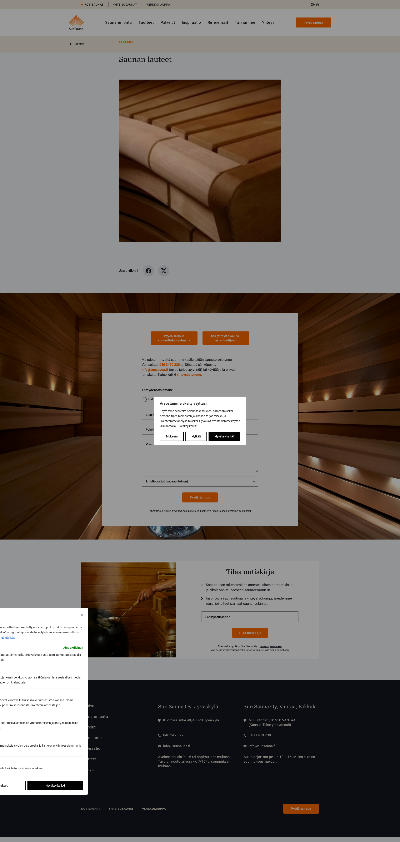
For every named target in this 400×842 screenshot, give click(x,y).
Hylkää (196, 436)
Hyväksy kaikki (224, 436)
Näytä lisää (8, 637)
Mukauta (172, 436)
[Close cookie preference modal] (82, 615)
